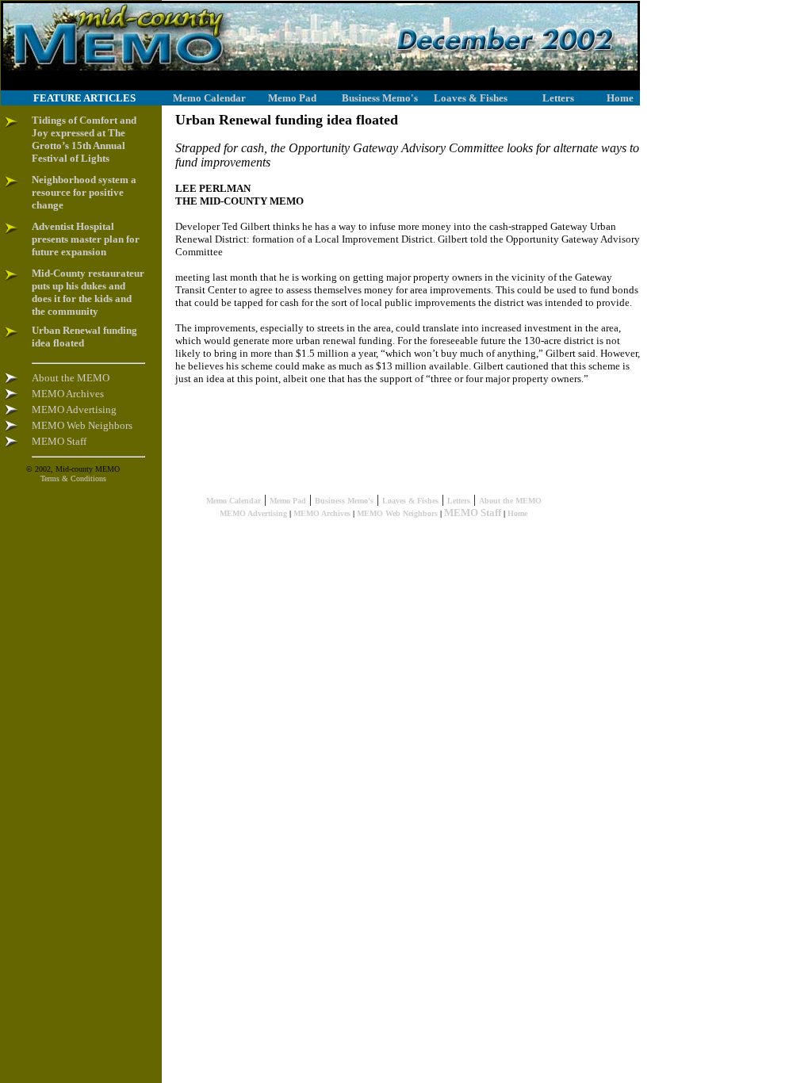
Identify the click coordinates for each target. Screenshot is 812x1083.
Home (517, 513)
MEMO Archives (321, 513)
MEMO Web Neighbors (397, 513)
